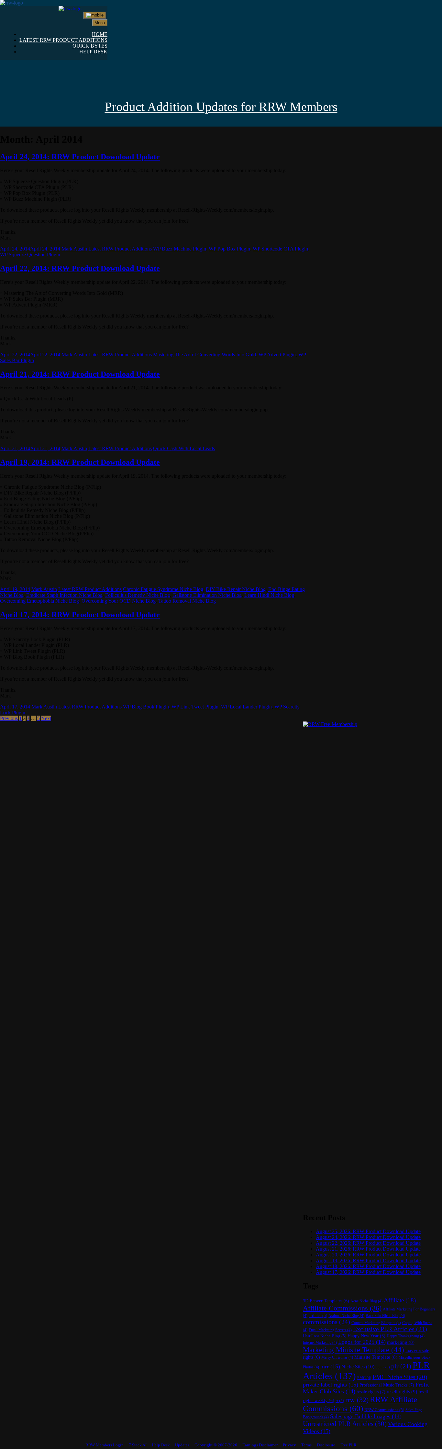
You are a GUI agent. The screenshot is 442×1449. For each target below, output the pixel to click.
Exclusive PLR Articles (390, 1329)
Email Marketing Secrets (330, 1330)
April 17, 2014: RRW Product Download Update (80, 614)
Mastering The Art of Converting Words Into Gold (204, 354)
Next (46, 718)
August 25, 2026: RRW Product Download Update (368, 1231)
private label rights (330, 1384)
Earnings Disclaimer (260, 1445)
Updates (182, 1445)
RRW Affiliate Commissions (360, 1404)
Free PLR (348, 1445)
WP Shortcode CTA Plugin (280, 248)
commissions (326, 1321)
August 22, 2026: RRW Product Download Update (368, 1243)
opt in (383, 1367)
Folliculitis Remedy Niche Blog (137, 595)
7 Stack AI (138, 1445)
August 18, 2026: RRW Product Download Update (368, 1266)
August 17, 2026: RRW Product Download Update (368, 1272)
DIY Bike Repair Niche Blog (236, 589)
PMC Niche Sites (399, 1377)
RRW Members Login (104, 1445)
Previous (9, 718)
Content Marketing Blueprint (376, 1323)
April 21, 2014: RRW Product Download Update (80, 374)
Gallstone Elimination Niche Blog (207, 595)
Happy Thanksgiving (406, 1336)
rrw (357, 1400)
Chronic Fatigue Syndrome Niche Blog (163, 589)
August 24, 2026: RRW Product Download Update (368, 1237)
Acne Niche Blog (366, 1301)
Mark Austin (74, 248)
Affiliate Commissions (342, 1308)
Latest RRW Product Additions (120, 248)
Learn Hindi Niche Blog (269, 595)
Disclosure (326, 1445)
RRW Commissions (384, 1410)
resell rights (402, 1391)
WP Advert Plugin (277, 354)
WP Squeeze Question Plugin (30, 254)
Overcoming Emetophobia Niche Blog (39, 601)
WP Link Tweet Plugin (194, 706)
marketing (400, 1342)
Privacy (289, 1445)
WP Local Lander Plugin (246, 706)
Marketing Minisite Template (353, 1349)
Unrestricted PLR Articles (345, 1424)
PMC (364, 1378)
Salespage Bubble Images (366, 1416)
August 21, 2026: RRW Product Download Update (368, 1249)
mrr (330, 1366)
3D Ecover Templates (326, 1301)
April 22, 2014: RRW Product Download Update (80, 268)
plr (401, 1366)
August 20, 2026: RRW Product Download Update (368, 1254)
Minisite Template (375, 1357)
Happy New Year (366, 1335)
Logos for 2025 (362, 1342)
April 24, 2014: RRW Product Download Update (80, 156)
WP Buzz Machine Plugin (179, 248)
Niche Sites (357, 1366)
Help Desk (161, 1445)
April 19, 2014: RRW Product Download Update (80, 462)
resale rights (371, 1391)
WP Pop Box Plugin (229, 248)
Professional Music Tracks (386, 1385)
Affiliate (400, 1300)
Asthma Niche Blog (346, 1315)
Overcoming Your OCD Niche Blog (119, 601)
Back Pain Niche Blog (385, 1315)
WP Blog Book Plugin (146, 706)
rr (340, 1401)
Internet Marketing (320, 1342)
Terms (306, 1445)
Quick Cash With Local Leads (184, 448)
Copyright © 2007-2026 (215, 1445)
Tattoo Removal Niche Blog (187, 601)
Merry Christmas (337, 1357)
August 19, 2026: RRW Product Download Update (368, 1260)
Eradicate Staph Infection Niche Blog (64, 595)
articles (318, 1315)
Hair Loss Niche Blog (324, 1336)
